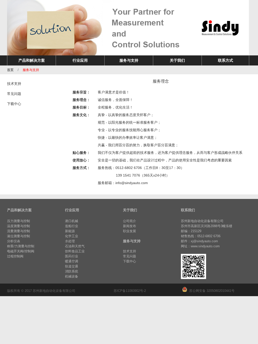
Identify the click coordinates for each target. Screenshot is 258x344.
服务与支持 (31, 70)
